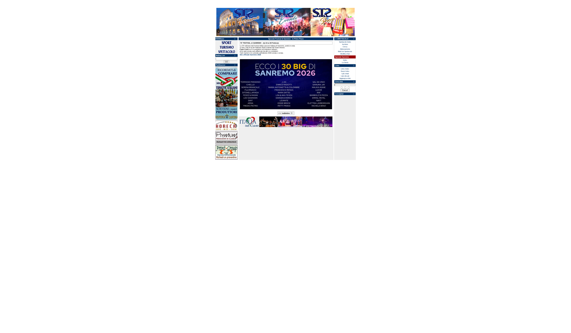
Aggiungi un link (345, 78)
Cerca (345, 47)
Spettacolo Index (345, 42)
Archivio (345, 44)
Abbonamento (345, 49)
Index (345, 60)
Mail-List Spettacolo (345, 51)
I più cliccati (345, 76)
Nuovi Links (345, 71)
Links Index (345, 69)
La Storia (345, 62)
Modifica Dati (345, 54)
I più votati (345, 73)
